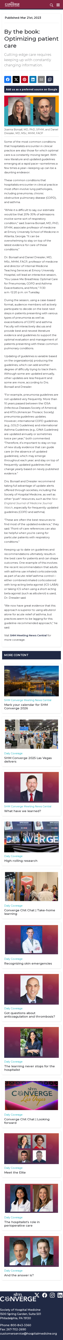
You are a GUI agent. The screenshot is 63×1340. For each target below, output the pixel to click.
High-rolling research (20, 860)
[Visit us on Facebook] (44, 1295)
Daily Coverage (13, 753)
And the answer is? (19, 1275)
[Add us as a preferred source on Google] (49, 79)
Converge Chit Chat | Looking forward (27, 1121)
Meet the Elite (15, 1172)
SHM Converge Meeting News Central (27, 700)
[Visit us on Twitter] (36, 1295)
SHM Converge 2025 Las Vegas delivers (28, 759)
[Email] (41, 79)
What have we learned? (22, 811)
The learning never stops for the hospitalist (29, 1067)
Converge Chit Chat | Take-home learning (29, 912)
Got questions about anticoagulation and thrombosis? (29, 1014)
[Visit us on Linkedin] (60, 1295)
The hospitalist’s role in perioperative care (22, 1223)
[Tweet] (16, 79)
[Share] (7, 79)
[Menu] (58, 5)
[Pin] (24, 79)
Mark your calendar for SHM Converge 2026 (26, 706)
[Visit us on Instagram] (52, 1295)
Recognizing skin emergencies (28, 963)
